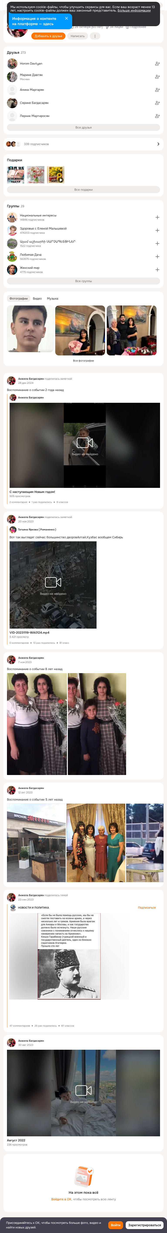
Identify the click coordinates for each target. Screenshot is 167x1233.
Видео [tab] (37, 298)
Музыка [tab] (52, 298)
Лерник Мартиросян (34, 116)
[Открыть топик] (83, 390)
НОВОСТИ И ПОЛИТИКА (33, 907)
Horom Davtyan (31, 63)
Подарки (14, 160)
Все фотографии (83, 360)
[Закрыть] (66, 18)
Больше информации (134, 10)
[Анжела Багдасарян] (11, 380)
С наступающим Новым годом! (32, 492)
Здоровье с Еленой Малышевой (43, 228)
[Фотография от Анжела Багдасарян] (30, 328)
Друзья (13, 52)
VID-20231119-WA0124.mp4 (29, 633)
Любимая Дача (31, 255)
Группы (13, 206)
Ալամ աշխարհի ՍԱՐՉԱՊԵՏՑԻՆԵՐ (47, 242)
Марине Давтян (31, 75)
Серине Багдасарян (34, 103)
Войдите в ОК (61, 1199)
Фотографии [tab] (19, 298)
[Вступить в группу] (157, 217)
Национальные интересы (38, 215)
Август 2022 (16, 1140)
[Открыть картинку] (36, 843)
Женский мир (29, 268)
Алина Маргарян (32, 90)
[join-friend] (157, 63)
